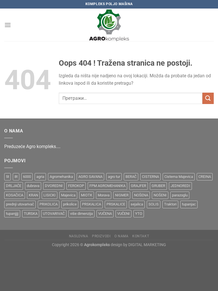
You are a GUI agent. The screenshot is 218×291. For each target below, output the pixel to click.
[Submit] (208, 98)
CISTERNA (150, 176)
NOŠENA (141, 195)
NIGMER (122, 195)
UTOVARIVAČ (54, 213)
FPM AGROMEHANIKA (107, 186)
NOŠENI (160, 195)
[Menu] (7, 25)
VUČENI (123, 213)
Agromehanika (61, 176)
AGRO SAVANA (90, 176)
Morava (104, 195)
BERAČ (131, 176)
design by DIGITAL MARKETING (138, 244)
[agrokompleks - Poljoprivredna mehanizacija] (109, 25)
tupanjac (189, 204)
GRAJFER (138, 186)
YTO (138, 213)
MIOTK (86, 195)
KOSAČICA (14, 195)
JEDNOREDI (180, 186)
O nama (121, 236)
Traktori (170, 204)
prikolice (70, 204)
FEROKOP (76, 186)
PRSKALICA (91, 204)
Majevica (68, 195)
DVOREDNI (54, 186)
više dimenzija (81, 213)
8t (16, 176)
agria (40, 176)
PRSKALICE (115, 204)
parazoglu (180, 195)
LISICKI (49, 195)
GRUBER (158, 186)
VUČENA (105, 213)
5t (7, 176)
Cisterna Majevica (178, 176)
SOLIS (153, 204)
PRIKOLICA (48, 204)
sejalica (137, 204)
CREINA (204, 176)
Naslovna (78, 236)
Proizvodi (101, 236)
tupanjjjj (12, 213)
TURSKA (30, 213)
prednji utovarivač (20, 204)
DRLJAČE (13, 186)
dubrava (33, 186)
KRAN (33, 195)
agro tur (114, 176)
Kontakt (140, 236)
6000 (27, 176)
